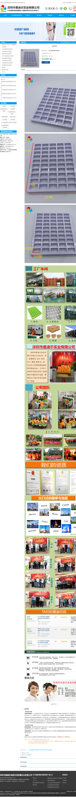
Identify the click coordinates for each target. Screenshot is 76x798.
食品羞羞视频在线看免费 (7, 58)
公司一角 (35, 780)
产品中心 (27, 15)
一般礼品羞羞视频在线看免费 (33, 749)
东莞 (16, 791)
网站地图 (69, 2)
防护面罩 (3, 67)
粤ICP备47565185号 (4, 794)
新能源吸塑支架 (5, 69)
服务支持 (61, 15)
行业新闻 (64, 780)
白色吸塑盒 (29, 754)
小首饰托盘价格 (43, 749)
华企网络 (17, 794)
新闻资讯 (50, 15)
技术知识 (64, 782)
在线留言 (71, 23)
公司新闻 (64, 778)
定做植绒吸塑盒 (5, 116)
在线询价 (46, 62)
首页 (5, 15)
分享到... (71, 26)
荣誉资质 (35, 784)
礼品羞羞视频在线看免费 (7, 60)
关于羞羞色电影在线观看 (16, 17)
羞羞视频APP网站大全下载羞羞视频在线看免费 (9, 45)
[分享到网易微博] (49, 59)
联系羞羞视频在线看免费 (38, 782)
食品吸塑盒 (13, 119)
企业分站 (64, 2)
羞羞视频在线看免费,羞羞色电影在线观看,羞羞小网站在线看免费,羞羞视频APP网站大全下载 (18, 0)
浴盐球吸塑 (13, 109)
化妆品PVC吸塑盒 (12, 122)
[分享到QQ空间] (42, 59)
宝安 (24, 791)
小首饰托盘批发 (49, 749)
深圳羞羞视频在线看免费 (46, 793)
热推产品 (2, 791)
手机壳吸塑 (5, 119)
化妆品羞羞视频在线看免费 (7, 49)
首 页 (73, 42)
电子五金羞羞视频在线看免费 (7, 56)
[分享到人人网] (47, 59)
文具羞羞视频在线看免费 (7, 51)
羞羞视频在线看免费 (37, 793)
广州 (14, 791)
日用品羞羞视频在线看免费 (7, 62)
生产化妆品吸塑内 (4, 122)
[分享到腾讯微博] (46, 59)
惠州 (18, 791)
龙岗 (32, 791)
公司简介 (35, 778)
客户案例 (39, 15)
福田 (26, 791)
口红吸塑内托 (12, 106)
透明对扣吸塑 (12, 116)
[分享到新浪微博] (44, 59)
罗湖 (30, 791)
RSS (73, 2)
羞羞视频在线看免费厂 (55, 793)
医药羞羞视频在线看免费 (7, 65)
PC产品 (3, 72)
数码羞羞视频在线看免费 (7, 53)
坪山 (28, 791)
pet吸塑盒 (4, 106)
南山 (20, 791)
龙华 (22, 791)
